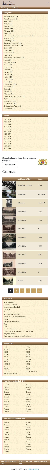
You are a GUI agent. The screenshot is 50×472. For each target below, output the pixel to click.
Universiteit (7, 86)
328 (39, 291)
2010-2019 (7, 148)
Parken (6, 65)
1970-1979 (7, 139)
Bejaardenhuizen (9, 16)
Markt (6, 55)
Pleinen (6, 67)
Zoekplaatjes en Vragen (11, 106)
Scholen (6, 70)
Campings (7, 26)
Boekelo (6, 21)
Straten (6, 79)
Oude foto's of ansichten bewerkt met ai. (18, 36)
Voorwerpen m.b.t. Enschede (13, 96)
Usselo (6, 89)
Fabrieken (7, 31)
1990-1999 (7, 144)
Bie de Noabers (9, 19)
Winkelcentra (8, 101)
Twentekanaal (8, 84)
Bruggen (6, 24)
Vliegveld (7, 94)
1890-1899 (7, 119)
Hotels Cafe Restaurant (11, 45)
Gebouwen (7, 38)
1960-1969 (7, 136)
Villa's (6, 91)
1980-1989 (7, 141)
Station (6, 77)
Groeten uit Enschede (11, 43)
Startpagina (5, 7)
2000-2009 (7, 146)
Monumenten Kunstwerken (12, 57)
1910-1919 (7, 124)
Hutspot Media (34, 469)
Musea (6, 60)
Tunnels (6, 82)
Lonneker (7, 50)
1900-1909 (7, 122)
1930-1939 (7, 129)
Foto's (6, 33)
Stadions (6, 74)
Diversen (6, 28)
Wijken (6, 99)
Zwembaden (8, 108)
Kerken (6, 48)
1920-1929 (7, 127)
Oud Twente (8, 62)
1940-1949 (7, 131)
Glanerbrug (7, 41)
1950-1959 (7, 134)
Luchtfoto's (7, 53)
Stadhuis (6, 72)
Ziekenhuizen (8, 103)
